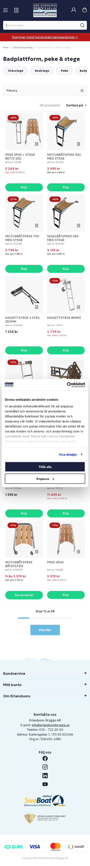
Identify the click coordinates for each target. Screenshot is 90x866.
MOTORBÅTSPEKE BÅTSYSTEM (18, 564)
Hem (6, 47)
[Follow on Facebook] (45, 758)
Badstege (42, 71)
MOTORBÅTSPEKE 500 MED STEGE (64, 156)
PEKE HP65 (55, 562)
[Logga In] (73, 10)
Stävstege (15, 71)
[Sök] (82, 25)
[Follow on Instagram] (45, 767)
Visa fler (45, 630)
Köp (24, 187)
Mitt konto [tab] (12, 684)
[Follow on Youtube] (45, 784)
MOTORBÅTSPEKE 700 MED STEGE (22, 238)
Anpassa (42, 478)
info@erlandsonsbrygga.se (51, 725)
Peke (64, 71)
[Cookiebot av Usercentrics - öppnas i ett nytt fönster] (67, 385)
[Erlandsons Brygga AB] (45, 10)
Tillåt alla (45, 467)
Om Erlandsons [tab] (16, 696)
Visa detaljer (68, 454)
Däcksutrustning (23, 47)
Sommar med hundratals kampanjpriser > (45, 37)
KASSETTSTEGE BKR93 (64, 318)
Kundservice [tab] (14, 673)
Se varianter (24, 595)
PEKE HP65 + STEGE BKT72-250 (20, 156)
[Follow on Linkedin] (45, 775)
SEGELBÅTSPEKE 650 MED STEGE (62, 238)
